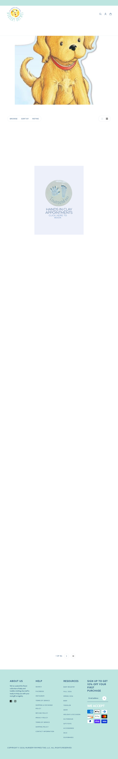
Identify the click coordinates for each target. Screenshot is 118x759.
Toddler (67, 705)
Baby (65, 700)
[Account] (105, 14)
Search (39, 687)
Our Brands (68, 737)
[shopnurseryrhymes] (15, 14)
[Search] (100, 14)
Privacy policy (42, 717)
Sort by (25, 119)
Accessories (68, 728)
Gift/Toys (67, 723)
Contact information (45, 731)
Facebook (40, 691)
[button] (101, 119)
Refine (35, 119)
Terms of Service (43, 700)
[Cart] (110, 14)
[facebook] (11, 701)
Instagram (40, 696)
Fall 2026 (67, 691)
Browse (14, 119)
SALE (65, 733)
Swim (65, 710)
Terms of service (43, 722)
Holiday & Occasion (71, 714)
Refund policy (42, 713)
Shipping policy (42, 727)
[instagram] (15, 701)
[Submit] (104, 698)
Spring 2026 (68, 696)
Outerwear (68, 719)
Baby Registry (69, 687)
